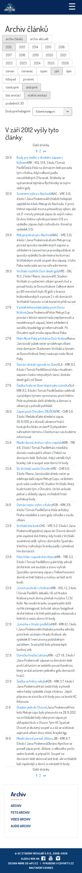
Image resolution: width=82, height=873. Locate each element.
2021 (63, 55)
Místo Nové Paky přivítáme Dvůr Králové (42, 338)
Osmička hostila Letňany (32, 655)
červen (10, 71)
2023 (23, 63)
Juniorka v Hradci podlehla (34, 624)
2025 (51, 63)
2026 (65, 63)
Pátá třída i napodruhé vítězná (36, 557)
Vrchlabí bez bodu (28, 526)
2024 (37, 63)
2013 (22, 47)
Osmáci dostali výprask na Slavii (37, 364)
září (56, 71)
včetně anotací (37, 95)
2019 (35, 55)
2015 (48, 47)
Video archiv (20, 819)
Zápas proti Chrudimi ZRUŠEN (36, 411)
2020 (49, 55)
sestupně (31, 87)
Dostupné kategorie (17, 111)
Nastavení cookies (41, 867)
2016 (61, 47)
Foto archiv (20, 813)
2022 (9, 63)
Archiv (16, 806)
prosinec (28, 79)
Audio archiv (21, 826)
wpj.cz (33, 863)
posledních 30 (15, 103)
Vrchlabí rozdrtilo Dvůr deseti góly (38, 271)
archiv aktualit (39, 39)
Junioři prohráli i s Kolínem (34, 588)
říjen (69, 71)
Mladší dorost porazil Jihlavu (35, 738)
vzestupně (12, 87)
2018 (22, 55)
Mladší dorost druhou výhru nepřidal (40, 442)
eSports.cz (66, 863)
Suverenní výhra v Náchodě (34, 194)
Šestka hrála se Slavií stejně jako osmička (43, 385)
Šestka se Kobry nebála (31, 681)
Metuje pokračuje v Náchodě (35, 235)
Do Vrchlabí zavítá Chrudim (34, 468)
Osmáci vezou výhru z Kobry (35, 505)
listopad (11, 79)
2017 (9, 55)
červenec (27, 71)
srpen (43, 71)
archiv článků (14, 39)
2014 (35, 47)
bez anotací (13, 95)
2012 (9, 47)
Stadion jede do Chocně (32, 707)
